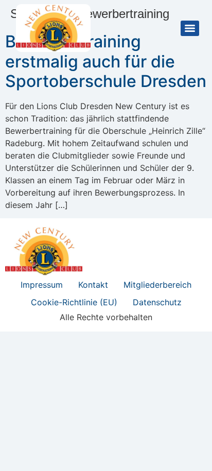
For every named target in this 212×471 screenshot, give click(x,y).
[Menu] (190, 28)
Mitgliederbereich (157, 285)
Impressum (42, 285)
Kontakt (93, 285)
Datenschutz (157, 302)
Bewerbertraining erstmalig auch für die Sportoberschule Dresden (105, 61)
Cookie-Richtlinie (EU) (74, 302)
